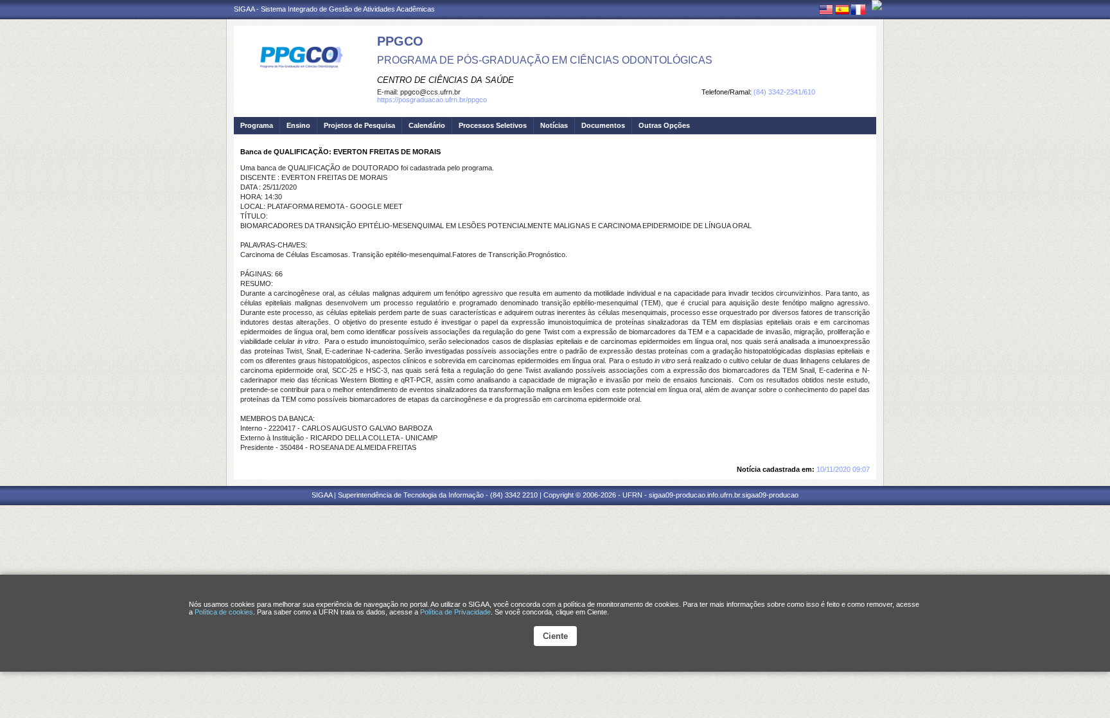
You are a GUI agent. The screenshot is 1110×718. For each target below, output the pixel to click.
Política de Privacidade (455, 612)
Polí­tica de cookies (224, 612)
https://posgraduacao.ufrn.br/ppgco (432, 99)
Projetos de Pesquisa (359, 125)
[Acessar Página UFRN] (877, 5)
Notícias (554, 125)
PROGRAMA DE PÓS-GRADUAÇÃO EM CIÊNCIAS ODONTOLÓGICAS (544, 60)
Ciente (555, 636)
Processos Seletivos (493, 125)
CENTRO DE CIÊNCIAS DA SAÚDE (445, 80)
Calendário (427, 125)
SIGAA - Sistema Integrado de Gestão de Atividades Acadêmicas (334, 9)
